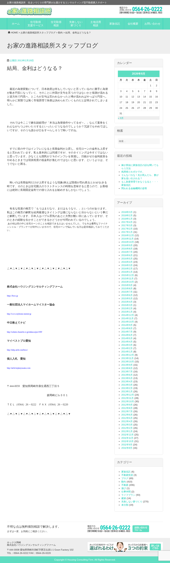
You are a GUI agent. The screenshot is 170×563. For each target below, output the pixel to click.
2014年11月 (127, 318)
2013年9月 (127, 365)
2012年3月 (127, 424)
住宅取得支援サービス (35, 24)
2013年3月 (127, 384)
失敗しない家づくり (76, 24)
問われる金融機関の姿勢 (134, 188)
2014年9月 (127, 325)
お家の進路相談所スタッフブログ (38, 32)
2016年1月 (127, 272)
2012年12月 (127, 394)
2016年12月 (127, 235)
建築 (123, 498)
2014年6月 (127, 335)
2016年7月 (127, 252)
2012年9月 (127, 404)
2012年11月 (127, 398)
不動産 (124, 485)
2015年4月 (127, 301)
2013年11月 (127, 358)
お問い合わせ (152, 23)
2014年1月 (127, 351)
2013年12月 (127, 355)
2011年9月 (126, 444)
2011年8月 (126, 448)
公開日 (22, 60)
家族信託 (114, 23)
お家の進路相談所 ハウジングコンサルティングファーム (29, 11)
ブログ (124, 478)
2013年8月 (127, 368)
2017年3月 (127, 225)
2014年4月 (127, 341)
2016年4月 (127, 262)
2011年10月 (127, 441)
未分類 (124, 505)
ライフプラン (128, 495)
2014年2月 (127, 348)
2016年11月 (127, 238)
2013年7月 (127, 371)
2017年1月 (127, 232)
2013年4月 (127, 381)
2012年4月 (127, 421)
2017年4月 (127, 222)
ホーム (16, 23)
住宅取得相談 (56, 24)
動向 (60, 32)
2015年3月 (127, 305)
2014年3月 (127, 345)
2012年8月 (127, 408)
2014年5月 (127, 338)
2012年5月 (127, 418)
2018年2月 (127, 215)
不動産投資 (127, 475)
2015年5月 (127, 298)
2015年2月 (127, 308)
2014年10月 (127, 321)
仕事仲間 (126, 491)
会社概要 (133, 23)
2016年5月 (127, 258)
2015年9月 (127, 285)
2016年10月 (127, 242)
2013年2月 (127, 388)
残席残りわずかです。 (133, 171)
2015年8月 (127, 288)
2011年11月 (127, 438)
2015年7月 (127, 291)
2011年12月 (127, 434)
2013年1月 (127, 391)
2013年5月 (127, 378)
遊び (123, 488)
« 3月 (121, 118)
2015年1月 (127, 311)
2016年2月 (127, 268)
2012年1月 (127, 431)
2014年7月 (127, 331)
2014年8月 (127, 328)
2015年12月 (127, 275)
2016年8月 (127, 248)
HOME (14, 32)
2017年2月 (127, 228)
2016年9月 (127, 245)
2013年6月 (127, 375)
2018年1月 (127, 218)
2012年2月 (127, 428)
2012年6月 (127, 414)
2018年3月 (127, 212)
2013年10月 (127, 361)
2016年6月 (127, 255)
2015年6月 (127, 295)
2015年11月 (127, 278)
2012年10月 (127, 401)
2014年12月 (127, 315)
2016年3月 (127, 265)
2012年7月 (127, 411)
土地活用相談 (95, 24)
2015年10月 (127, 282)
